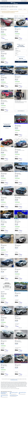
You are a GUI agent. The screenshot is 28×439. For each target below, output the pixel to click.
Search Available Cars (21, 61)
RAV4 (10, 5)
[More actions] (12, 39)
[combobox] (4, 9)
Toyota (7, 5)
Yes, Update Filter (7, 126)
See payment (16, 32)
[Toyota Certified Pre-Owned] (20, 134)
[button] (16, 134)
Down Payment (16, 52)
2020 (12, 5)
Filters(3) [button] (12, 9)
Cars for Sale (4, 5)
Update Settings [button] (24, 59)
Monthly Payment (17, 48)
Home (1, 5)
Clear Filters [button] (15, 9)
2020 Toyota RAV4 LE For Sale (14, 395)
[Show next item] (12, 126)
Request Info (6, 39)
